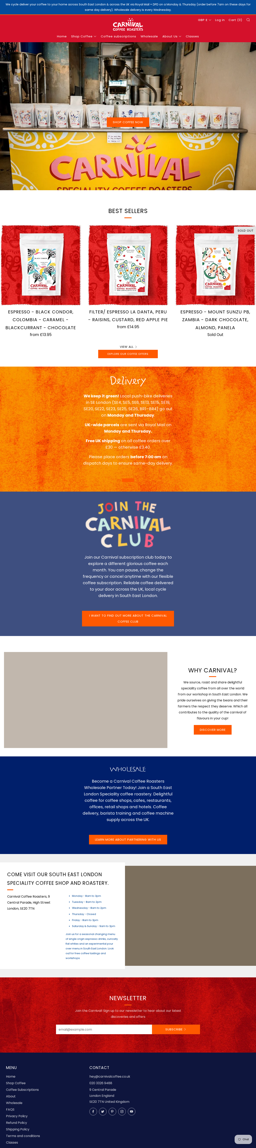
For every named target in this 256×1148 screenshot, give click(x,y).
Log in (220, 20)
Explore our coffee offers (128, 354)
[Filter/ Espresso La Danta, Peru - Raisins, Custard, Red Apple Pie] (128, 265)
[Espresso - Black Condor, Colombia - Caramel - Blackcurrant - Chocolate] (40, 265)
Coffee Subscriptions (22, 1089)
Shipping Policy (17, 1129)
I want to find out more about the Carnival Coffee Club (128, 618)
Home (62, 36)
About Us (170, 36)
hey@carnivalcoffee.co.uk (109, 1076)
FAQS (10, 1109)
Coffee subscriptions (118, 36)
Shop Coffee (82, 36)
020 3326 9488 (100, 1083)
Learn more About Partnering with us (128, 839)
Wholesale (149, 36)
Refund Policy (16, 1122)
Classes (192, 36)
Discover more (213, 730)
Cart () (235, 20)
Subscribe (174, 1029)
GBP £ (203, 20)
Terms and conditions (23, 1136)
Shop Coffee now (128, 122)
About (11, 1096)
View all (127, 347)
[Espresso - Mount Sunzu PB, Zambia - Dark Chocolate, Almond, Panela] (215, 265)
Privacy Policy (17, 1116)
